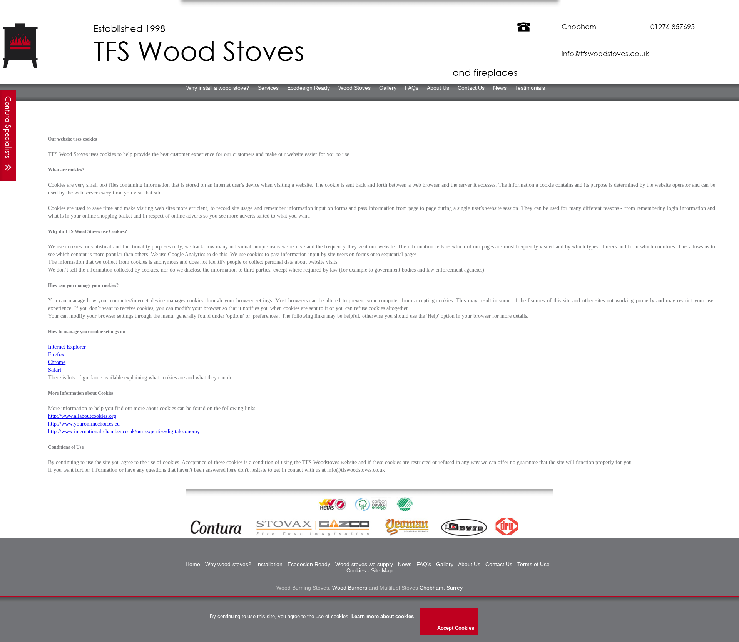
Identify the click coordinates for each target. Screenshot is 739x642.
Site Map (382, 570)
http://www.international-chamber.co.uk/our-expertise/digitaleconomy (124, 431)
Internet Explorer (67, 347)
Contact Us (498, 564)
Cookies (356, 570)
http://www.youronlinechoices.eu (84, 424)
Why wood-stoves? (228, 564)
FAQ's (423, 564)
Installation (269, 564)
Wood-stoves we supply (364, 564)
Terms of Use (533, 564)
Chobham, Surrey (441, 588)
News (404, 564)
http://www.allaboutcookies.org (82, 416)
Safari (54, 370)
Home (193, 564)
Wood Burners (349, 588)
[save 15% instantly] (8, 135)
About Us (469, 564)
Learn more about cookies (382, 616)
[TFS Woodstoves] (20, 66)
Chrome (56, 362)
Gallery (444, 564)
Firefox (56, 354)
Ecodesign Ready (309, 564)
